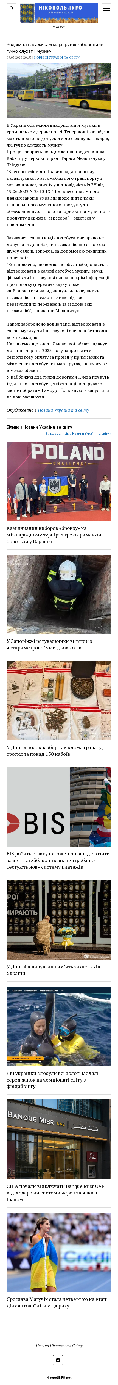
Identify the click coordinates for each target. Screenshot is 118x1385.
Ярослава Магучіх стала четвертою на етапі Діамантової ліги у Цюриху (57, 1302)
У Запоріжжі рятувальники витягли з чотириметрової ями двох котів (49, 644)
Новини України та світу (57, 57)
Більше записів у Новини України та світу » (78, 433)
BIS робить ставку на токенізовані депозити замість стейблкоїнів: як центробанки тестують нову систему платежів (58, 860)
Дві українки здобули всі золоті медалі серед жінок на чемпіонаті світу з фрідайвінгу (53, 1080)
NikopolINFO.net (59, 1377)
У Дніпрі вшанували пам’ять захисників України (53, 969)
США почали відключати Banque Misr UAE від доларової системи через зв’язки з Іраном (56, 1192)
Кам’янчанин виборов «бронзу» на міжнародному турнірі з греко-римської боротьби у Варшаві (54, 535)
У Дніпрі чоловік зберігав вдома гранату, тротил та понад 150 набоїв (55, 750)
